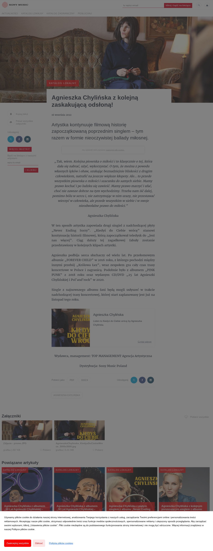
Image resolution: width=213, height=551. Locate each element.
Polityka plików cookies (61, 543)
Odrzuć (39, 543)
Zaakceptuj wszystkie (17, 543)
